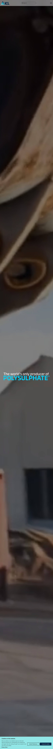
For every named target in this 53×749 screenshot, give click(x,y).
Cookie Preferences (33, 744)
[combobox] (28, 3)
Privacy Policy (5, 747)
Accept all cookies (46, 744)
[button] (51, 3)
